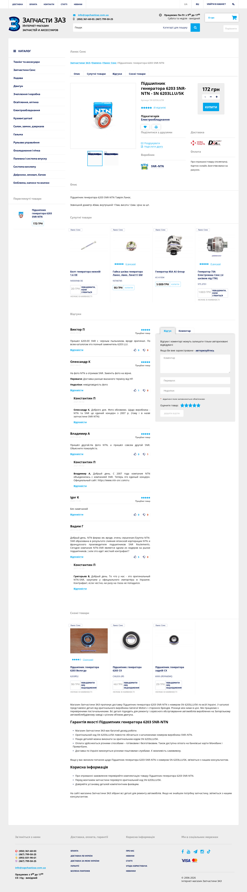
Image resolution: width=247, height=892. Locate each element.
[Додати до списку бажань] (145, 127)
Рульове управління (26, 142)
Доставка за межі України (85, 861)
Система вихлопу (24, 166)
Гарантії (75, 866)
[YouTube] (189, 851)
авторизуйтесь (205, 350)
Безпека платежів (80, 871)
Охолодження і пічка (26, 150)
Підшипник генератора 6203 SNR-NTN (42, 213)
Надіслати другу (153, 146)
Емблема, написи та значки (31, 182)
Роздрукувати (152, 143)
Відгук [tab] (168, 330)
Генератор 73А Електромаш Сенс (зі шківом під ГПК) (210, 275)
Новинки (131, 871)
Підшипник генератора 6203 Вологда (84, 669)
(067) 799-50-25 (104, 19)
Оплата (33, 4)
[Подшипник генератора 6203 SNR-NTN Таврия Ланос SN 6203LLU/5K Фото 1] (94, 158)
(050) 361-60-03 (85, 19)
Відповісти (76, 350)
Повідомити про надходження (89, 685)
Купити (211, 107)
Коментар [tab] (185, 330)
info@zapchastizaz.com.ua (93, 15)
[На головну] (14, 23)
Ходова (18, 77)
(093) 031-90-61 (27, 857)
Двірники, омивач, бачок (29, 174)
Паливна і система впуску (30, 158)
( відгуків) (160, 107)
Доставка (17, 4)
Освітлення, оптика (25, 102)
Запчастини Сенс (24, 69)
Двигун (18, 85)
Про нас (130, 851)
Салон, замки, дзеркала (28, 126)
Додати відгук (172, 413)
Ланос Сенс (75, 230)
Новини (78, 4)
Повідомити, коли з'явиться (88, 289)
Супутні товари (96, 73)
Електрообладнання (26, 110)
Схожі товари (137, 73)
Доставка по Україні (82, 856)
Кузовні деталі (22, 118)
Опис (77, 73)
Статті (64, 4)
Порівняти (231, 28)
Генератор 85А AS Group (170, 271)
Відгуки (117, 73)
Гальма (18, 134)
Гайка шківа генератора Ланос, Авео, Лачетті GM (128, 273)
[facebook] (182, 851)
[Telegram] (195, 851)
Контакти (49, 4)
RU (197, 4)
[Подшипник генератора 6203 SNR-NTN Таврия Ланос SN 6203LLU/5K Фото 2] (111, 158)
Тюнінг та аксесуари (26, 61)
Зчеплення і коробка (26, 94)
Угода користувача (136, 866)
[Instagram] (202, 851)
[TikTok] (209, 851)
